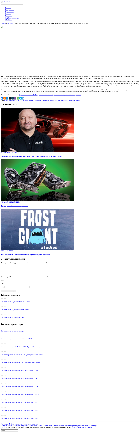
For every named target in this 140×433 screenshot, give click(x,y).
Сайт (2, 287)
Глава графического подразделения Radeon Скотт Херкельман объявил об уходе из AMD (31, 156)
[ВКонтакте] (2, 98)
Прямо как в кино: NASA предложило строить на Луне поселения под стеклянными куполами (50, 95)
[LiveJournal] (12, 98)
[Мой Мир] (7, 98)
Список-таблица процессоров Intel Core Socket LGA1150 (19, 410)
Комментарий (6, 277)
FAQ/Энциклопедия (12, 18)
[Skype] (20, 98)
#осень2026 (64, 100)
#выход (31, 100)
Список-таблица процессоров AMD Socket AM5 (16, 339)
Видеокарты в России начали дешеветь (14, 206)
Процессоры (9, 10)
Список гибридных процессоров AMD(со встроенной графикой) (22, 355)
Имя (3, 280)
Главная (3, 23)
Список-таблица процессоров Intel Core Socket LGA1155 (19, 418)
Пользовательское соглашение (82, 427)
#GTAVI (25, 100)
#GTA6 (20, 100)
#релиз (78, 100)
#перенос (72, 100)
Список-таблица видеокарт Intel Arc (12, 317)
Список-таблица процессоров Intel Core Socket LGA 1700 (19, 378)
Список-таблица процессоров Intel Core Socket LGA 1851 (19, 370)
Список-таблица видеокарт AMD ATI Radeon (15, 302)
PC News (10, 23)
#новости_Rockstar (41, 100)
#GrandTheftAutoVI (10, 100)
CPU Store (8, 20)
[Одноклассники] (4, 98)
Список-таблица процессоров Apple (12, 331)
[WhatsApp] (18, 98)
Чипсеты (8, 14)
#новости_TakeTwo (54, 100)
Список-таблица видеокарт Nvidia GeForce (15, 309)
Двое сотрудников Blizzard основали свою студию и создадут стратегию (25, 254)
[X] (10, 98)
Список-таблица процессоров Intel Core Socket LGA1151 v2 (20, 394)
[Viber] (15, 98)
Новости (8, 8)
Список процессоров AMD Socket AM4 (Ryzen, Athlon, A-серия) (21, 347)
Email (3, 283)
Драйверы (8, 16)
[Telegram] (23, 98)
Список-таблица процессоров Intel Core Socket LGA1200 (19, 386)
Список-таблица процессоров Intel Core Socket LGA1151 (19, 402)
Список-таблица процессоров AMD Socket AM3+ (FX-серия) (20, 362)
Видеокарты (9, 12)
